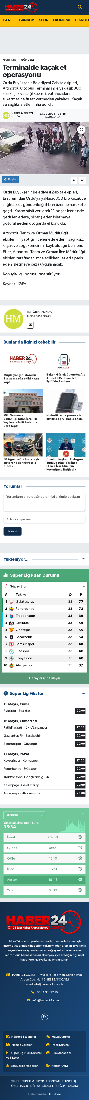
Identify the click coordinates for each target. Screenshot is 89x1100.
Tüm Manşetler (61, 1052)
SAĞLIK (60, 1086)
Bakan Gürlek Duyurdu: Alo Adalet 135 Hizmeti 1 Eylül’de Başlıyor (65, 378)
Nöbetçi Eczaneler (23, 1036)
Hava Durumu (61, 1036)
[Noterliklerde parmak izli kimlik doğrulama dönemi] (66, 401)
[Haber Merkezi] (13, 319)
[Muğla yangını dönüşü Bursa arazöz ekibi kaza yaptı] (23, 360)
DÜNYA (35, 1086)
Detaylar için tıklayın (44, 678)
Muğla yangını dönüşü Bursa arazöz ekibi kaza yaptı (21, 379)
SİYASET (47, 1086)
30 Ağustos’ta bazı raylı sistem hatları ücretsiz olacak (21, 463)
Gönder (12, 531)
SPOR (43, 20)
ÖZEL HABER (19, 1086)
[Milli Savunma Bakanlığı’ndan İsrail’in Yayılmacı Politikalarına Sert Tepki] (23, 401)
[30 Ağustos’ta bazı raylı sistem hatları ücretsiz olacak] (23, 445)
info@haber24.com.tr (47, 1000)
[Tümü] (83, 559)
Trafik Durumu (60, 1044)
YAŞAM (73, 1086)
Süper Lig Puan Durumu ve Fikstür (24, 1055)
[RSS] (44, 1017)
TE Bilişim (55, 1094)
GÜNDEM (26, 20)
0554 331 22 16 (47, 992)
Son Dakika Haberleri (24, 1065)
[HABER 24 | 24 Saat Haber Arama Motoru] (22, 7)
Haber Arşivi (60, 1065)
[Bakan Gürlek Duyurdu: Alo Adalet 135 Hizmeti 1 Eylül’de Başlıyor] (66, 360)
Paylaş (12, 179)
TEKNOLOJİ (69, 1081)
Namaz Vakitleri (22, 1044)
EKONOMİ (61, 20)
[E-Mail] (30, 325)
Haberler (9, 59)
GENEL (8, 20)
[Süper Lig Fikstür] (83, 693)
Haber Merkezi (39, 316)
